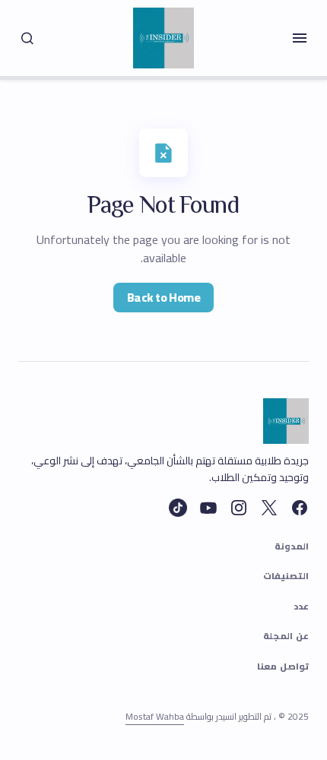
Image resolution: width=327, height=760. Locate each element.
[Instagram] (239, 507)
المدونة (292, 547)
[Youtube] (208, 507)
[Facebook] (299, 507)
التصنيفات (286, 577)
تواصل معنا (283, 667)
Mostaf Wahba (154, 716)
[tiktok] (178, 507)
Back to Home (163, 297)
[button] (299, 38)
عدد (301, 607)
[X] (269, 507)
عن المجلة (286, 637)
